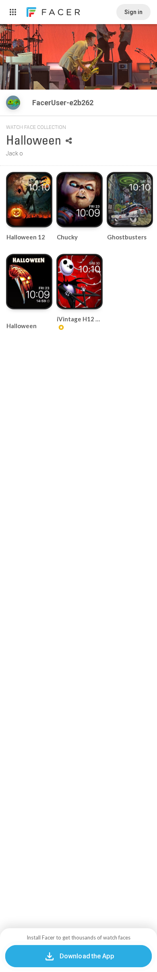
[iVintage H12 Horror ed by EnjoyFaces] (79, 281)
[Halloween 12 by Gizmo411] (29, 200)
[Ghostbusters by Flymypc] (129, 200)
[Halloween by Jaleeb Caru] (29, 281)
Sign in (133, 12)
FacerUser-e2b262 (63, 102)
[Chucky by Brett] (79, 200)
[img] (13, 103)
